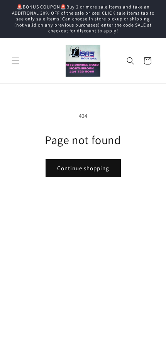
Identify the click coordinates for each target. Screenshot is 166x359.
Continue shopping (83, 168)
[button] (15, 60)
